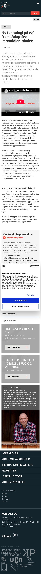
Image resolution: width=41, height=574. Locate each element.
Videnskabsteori (13, 482)
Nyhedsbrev (5, 499)
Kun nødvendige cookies (20, 306)
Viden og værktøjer (15, 459)
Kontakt (4, 502)
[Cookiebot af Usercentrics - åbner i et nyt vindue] (30, 266)
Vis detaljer (31, 295)
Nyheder (4, 496)
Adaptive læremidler (8, 321)
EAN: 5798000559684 (10, 526)
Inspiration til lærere (17, 464)
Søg (35, 13)
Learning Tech (11, 476)
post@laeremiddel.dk (12, 524)
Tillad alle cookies (20, 300)
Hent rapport (13, 377)
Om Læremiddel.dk (8, 491)
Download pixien (15, 237)
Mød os (4, 493)
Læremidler (9, 453)
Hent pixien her (13, 347)
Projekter (8, 470)
